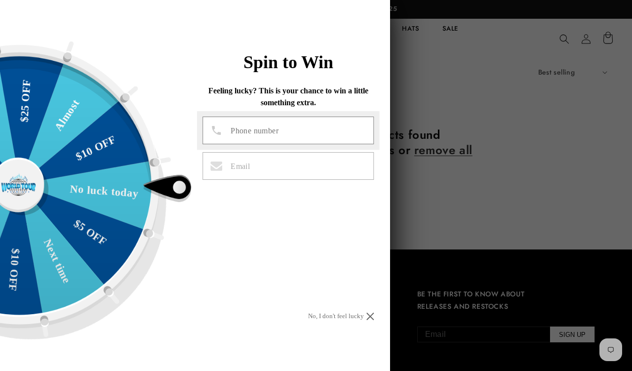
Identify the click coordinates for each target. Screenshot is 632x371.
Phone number (254, 131)
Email (240, 166)
